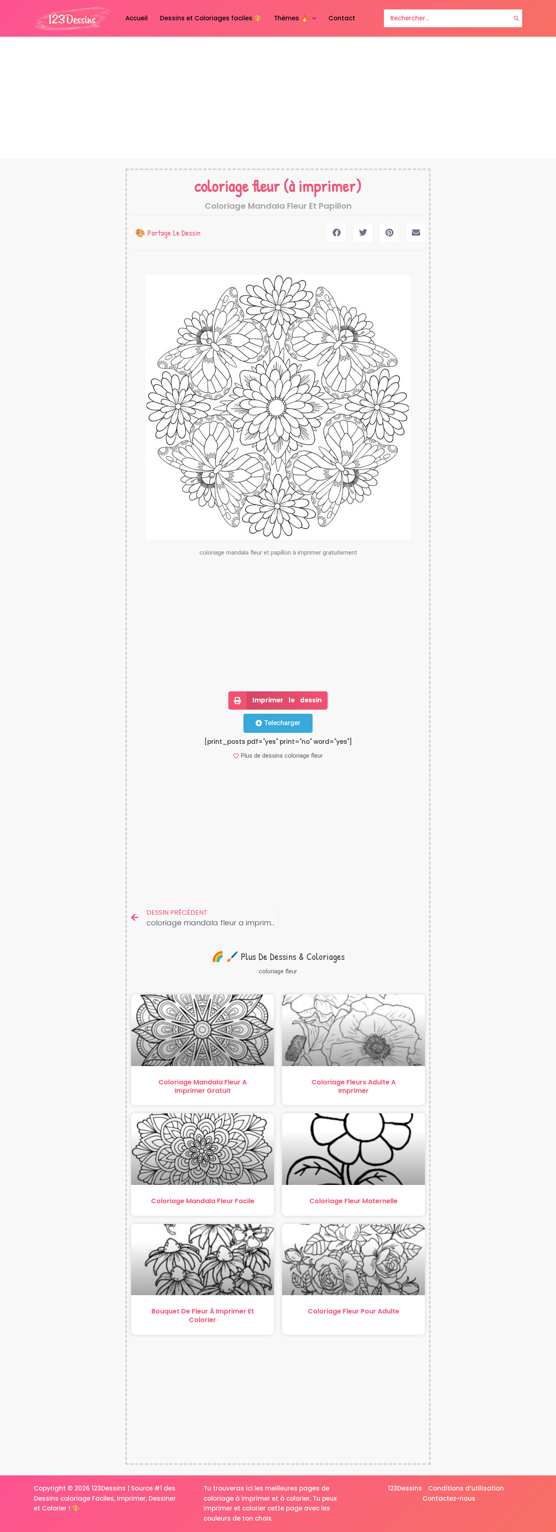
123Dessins (405, 1488)
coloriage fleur (237, 186)
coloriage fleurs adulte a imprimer (353, 1086)
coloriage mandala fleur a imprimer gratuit (202, 1086)
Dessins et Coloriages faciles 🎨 (211, 18)
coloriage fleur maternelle (353, 1201)
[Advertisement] (278, 98)
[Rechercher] (516, 18)
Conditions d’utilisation (466, 1488)
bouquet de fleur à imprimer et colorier (202, 1315)
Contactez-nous (448, 1498)
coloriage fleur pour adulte (353, 1311)
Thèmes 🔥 (291, 18)
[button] (336, 232)
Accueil (136, 18)
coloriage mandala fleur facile (202, 1201)
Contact (341, 18)
